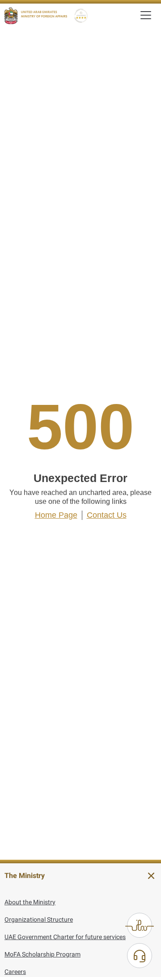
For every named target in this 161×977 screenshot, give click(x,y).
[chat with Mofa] (139, 955)
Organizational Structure (38, 919)
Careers (15, 971)
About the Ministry (29, 902)
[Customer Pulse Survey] (139, 925)
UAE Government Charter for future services (65, 936)
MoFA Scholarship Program (42, 954)
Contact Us (107, 515)
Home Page (56, 515)
